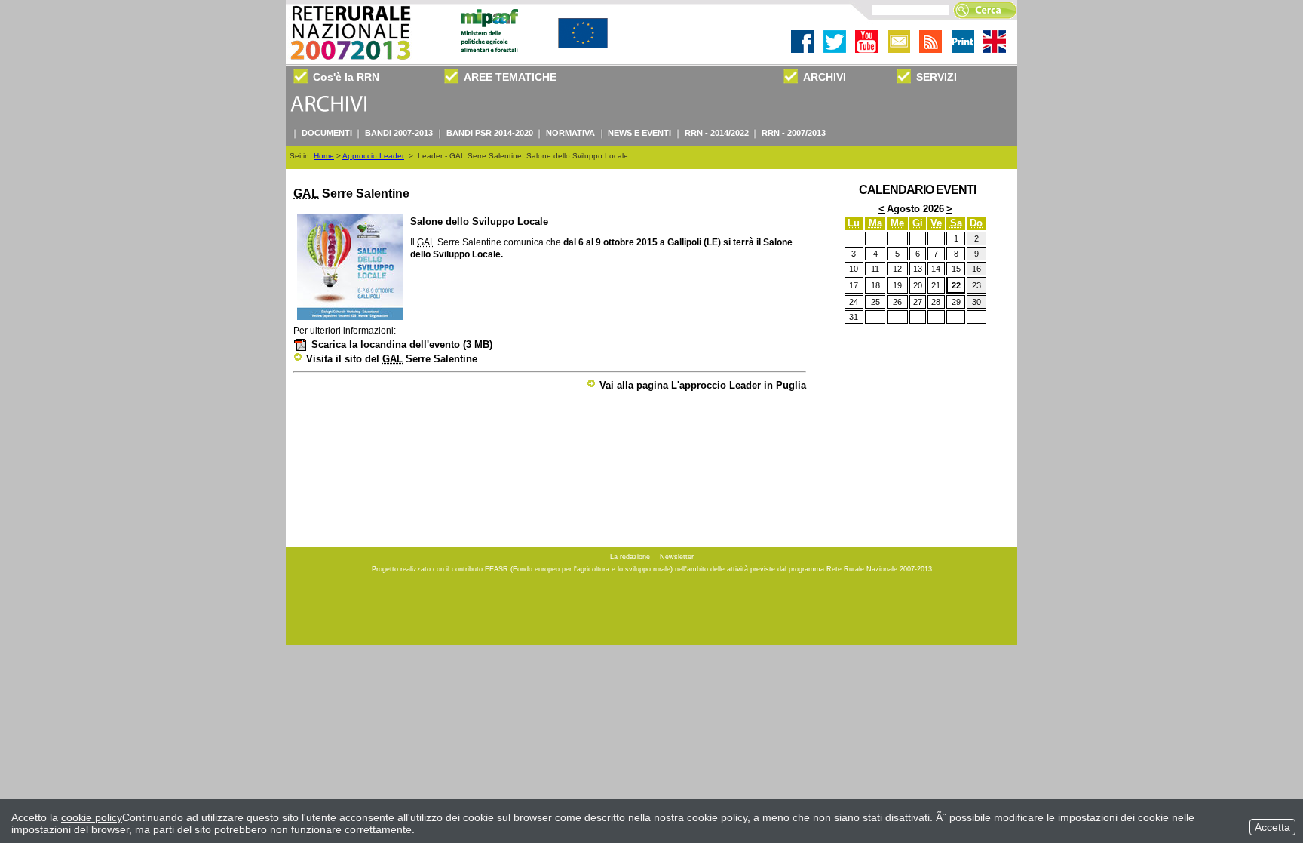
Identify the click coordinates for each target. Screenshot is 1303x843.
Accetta (1272, 827)
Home (324, 156)
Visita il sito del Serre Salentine (391, 359)
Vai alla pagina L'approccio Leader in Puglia (702, 385)
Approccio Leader (373, 156)
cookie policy (91, 817)
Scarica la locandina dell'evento (401, 344)
